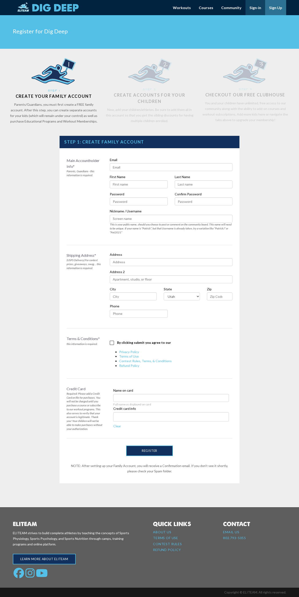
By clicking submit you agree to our (143, 342)
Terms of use (165, 538)
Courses (206, 7)
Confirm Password (188, 194)
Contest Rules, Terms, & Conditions (145, 361)
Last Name (182, 177)
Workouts (182, 7)
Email (113, 160)
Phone (114, 306)
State (168, 289)
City (113, 289)
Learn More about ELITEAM (44, 559)
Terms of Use (129, 356)
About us (162, 532)
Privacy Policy (129, 352)
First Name (117, 177)
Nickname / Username (126, 211)
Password (117, 194)
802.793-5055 (234, 538)
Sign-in (255, 7)
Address (116, 254)
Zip (209, 289)
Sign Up (275, 7)
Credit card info (124, 409)
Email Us (231, 532)
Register (149, 451)
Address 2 (117, 272)
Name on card (123, 390)
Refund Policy (129, 366)
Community (231, 7)
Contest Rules (167, 544)
